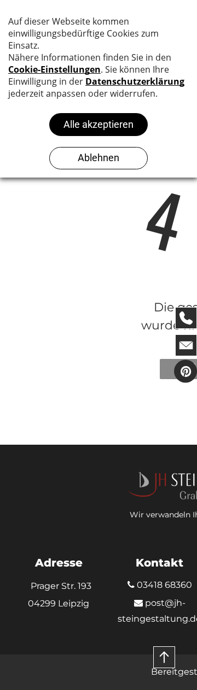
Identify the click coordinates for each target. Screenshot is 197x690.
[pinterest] (185, 372)
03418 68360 (163, 585)
